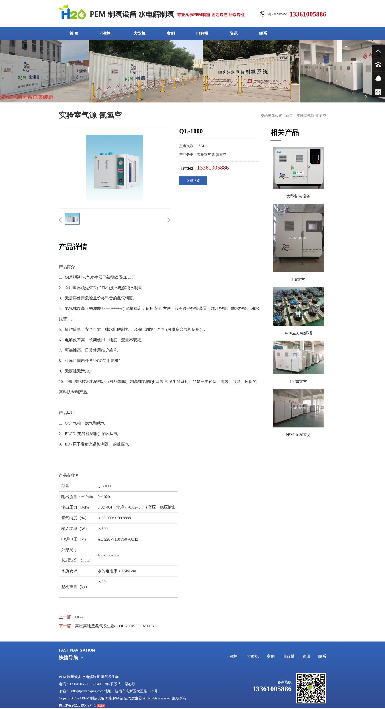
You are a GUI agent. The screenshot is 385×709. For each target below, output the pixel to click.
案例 (171, 33)
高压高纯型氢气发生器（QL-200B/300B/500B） (116, 626)
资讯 (234, 33)
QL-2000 (82, 617)
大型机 (139, 33)
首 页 (74, 33)
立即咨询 (193, 181)
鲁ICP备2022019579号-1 (77, 705)
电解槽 (202, 33)
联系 (263, 33)
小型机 (106, 33)
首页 (289, 116)
